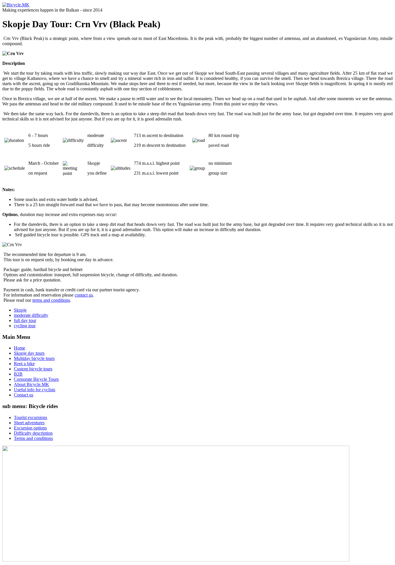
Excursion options (30, 427)
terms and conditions (51, 300)
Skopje (20, 310)
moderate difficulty (31, 315)
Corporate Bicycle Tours (36, 379)
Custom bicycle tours (33, 368)
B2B (18, 374)
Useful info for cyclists (34, 389)
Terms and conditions (33, 438)
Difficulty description (33, 433)
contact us (84, 294)
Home (19, 347)
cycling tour (25, 325)
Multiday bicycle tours (34, 358)
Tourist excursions (30, 417)
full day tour (25, 320)
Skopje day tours (29, 353)
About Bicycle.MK (31, 384)
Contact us (23, 394)
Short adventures (29, 422)
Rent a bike (24, 363)
